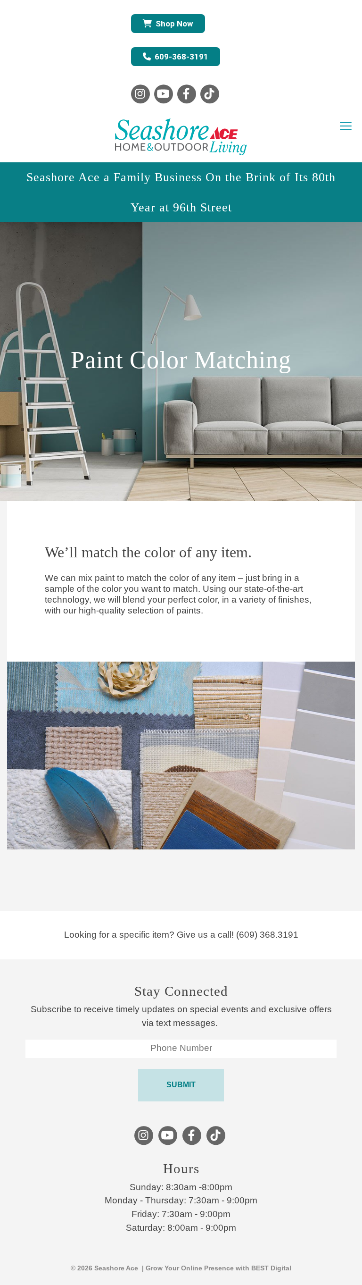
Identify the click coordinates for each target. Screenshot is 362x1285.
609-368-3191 (181, 56)
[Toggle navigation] (345, 126)
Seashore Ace (116, 1268)
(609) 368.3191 (267, 935)
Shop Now (174, 23)
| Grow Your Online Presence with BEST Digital (214, 1268)
